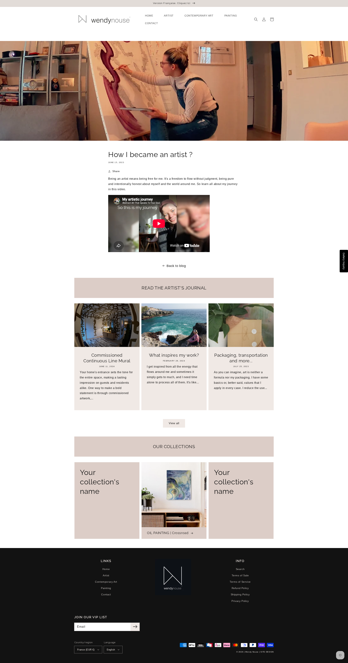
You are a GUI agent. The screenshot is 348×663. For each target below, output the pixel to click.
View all (174, 423)
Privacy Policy (240, 601)
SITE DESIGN (267, 652)
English (111, 649)
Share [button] (116, 171)
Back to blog (176, 266)
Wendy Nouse (251, 652)
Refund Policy (240, 588)
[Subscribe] (135, 627)
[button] (256, 19)
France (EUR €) (86, 649)
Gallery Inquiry (343, 261)
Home (106, 569)
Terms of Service (240, 581)
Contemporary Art (106, 581)
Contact (106, 594)
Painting (106, 588)
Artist (106, 575)
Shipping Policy (240, 594)
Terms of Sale (240, 575)
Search (240, 569)
